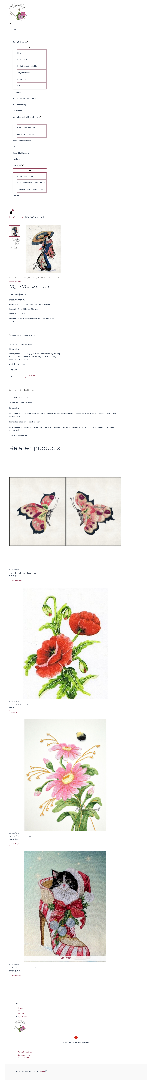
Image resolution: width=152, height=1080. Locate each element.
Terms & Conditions (25, 1052)
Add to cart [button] (15, 712)
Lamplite (42, 1071)
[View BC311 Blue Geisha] (14, 231)
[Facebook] (10, 24)
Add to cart (31, 376)
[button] (28, 42)
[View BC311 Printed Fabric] (14, 243)
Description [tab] (13, 390)
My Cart (21, 1014)
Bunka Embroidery (21, 278)
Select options (16, 580)
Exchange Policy (24, 1055)
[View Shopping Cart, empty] (11, 212)
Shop (20, 1011)
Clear (11, 339)
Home (11, 278)
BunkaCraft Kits (34, 278)
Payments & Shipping (26, 1058)
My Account (22, 1016)
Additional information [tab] (28, 390)
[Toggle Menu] (30, 47)
